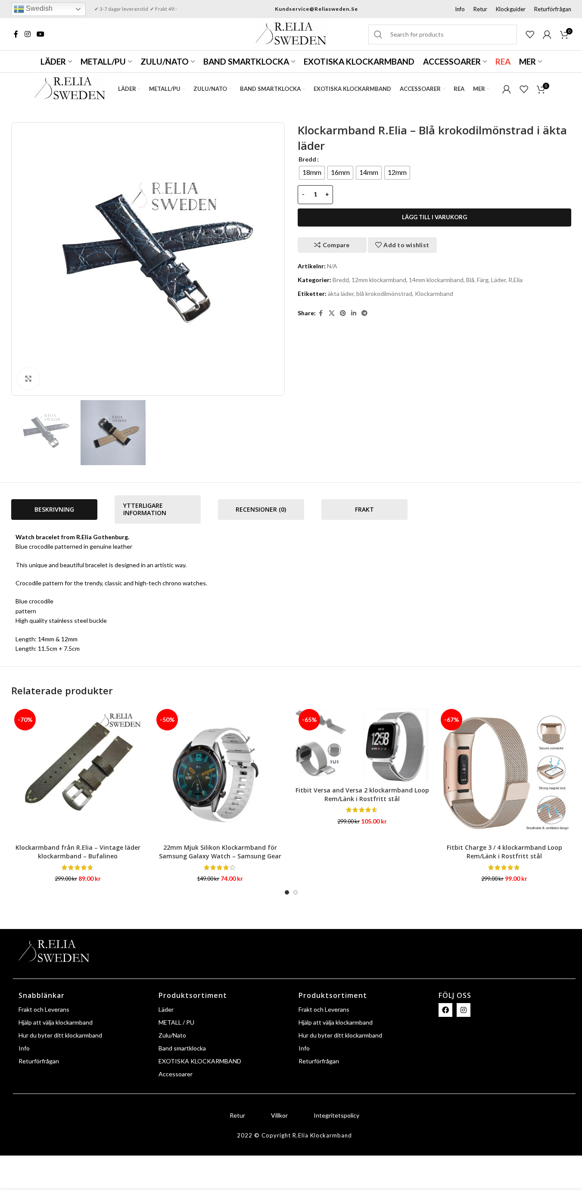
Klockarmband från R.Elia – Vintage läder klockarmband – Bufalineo (78, 851)
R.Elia (515, 279)
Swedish (38, 8)
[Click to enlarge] (28, 378)
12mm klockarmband (379, 279)
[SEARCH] (378, 34)
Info (24, 1048)
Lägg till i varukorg (434, 217)
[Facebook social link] (16, 34)
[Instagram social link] (28, 34)
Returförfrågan (39, 1061)
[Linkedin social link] (354, 313)
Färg (483, 279)
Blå (470, 279)
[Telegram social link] (364, 313)
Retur (237, 1115)
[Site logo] (291, 33)
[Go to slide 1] (287, 892)
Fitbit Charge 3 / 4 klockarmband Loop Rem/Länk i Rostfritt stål (504, 851)
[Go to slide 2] (295, 892)
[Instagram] (463, 1010)
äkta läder (341, 293)
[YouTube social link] (41, 34)
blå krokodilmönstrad (384, 293)
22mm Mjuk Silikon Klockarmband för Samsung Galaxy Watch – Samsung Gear (220, 851)
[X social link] (331, 313)
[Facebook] (445, 1010)
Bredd (307, 159)
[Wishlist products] (529, 34)
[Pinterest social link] (343, 313)
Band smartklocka (182, 1048)
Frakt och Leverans (44, 1009)
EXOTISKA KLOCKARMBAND (200, 1061)
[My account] (547, 34)
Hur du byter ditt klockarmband (60, 1035)
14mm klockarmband (436, 279)
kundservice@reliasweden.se (316, 9)
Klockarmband (434, 293)
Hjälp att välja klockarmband (56, 1022)
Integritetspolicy (336, 1115)
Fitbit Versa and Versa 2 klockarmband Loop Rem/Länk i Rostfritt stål (362, 794)
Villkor (279, 1115)
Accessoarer (176, 1074)
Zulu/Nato (172, 1035)
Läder (498, 279)
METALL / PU (176, 1022)
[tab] (54, 509)
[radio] (311, 172)
